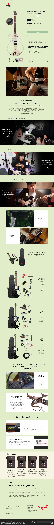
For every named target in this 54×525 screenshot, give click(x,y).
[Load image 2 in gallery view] (13, 60)
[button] (18, 4)
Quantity (28, 25)
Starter (29, 23)
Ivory (29, 19)
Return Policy (8, 509)
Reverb (17, 506)
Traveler (34, 23)
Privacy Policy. (23, 523)
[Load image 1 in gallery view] (9, 60)
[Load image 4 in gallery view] (21, 60)
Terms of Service (8, 506)
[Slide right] (24, 60)
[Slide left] (6, 60)
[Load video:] (27, 132)
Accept (41, 522)
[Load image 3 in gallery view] (17, 60)
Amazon (17, 505)
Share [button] (29, 35)
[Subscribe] (22, 516)
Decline (48, 522)
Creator (39, 23)
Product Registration (9, 508)
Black (33, 19)
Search (7, 505)
